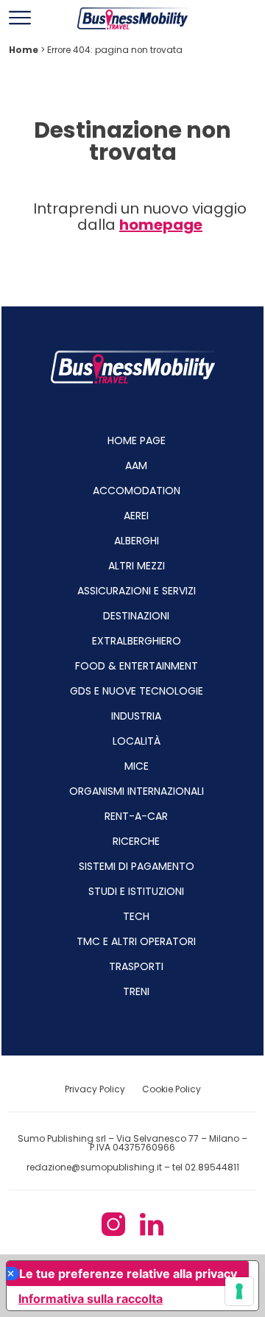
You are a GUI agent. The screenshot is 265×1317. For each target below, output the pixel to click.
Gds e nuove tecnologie (136, 691)
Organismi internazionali (136, 791)
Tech (136, 916)
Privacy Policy (96, 1089)
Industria (136, 716)
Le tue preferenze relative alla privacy (128, 1273)
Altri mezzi (136, 565)
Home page (136, 440)
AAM (136, 465)
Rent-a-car (136, 816)
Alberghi (136, 540)
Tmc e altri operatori (136, 941)
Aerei (136, 515)
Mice (136, 766)
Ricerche (136, 841)
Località (136, 741)
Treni (136, 991)
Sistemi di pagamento (136, 866)
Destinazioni (136, 615)
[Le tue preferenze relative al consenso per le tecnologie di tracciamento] (239, 1291)
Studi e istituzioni (136, 891)
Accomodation (136, 490)
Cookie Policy (171, 1089)
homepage (160, 224)
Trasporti (136, 966)
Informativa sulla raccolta (90, 1298)
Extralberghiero (136, 640)
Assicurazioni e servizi (136, 590)
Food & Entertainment (136, 665)
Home (23, 50)
